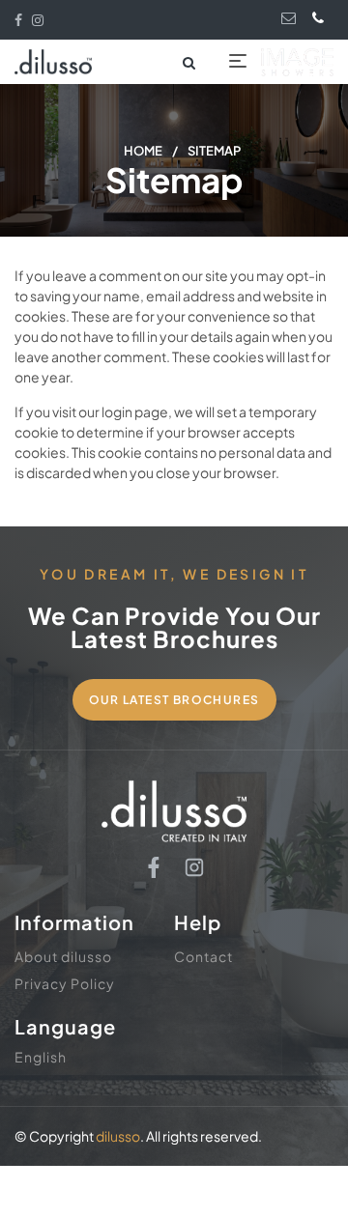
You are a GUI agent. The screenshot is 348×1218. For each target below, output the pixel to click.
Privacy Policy (64, 983)
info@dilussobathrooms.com (291, 18)
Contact (203, 956)
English (40, 1056)
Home (143, 150)
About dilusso (63, 956)
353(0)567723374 (322, 17)
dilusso (118, 1136)
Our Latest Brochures (174, 700)
